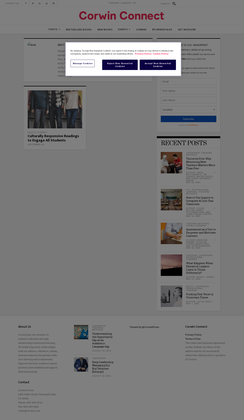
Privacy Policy (143, 53)
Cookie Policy (160, 53)
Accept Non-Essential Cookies (158, 65)
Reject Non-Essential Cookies (120, 65)
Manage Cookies (83, 63)
